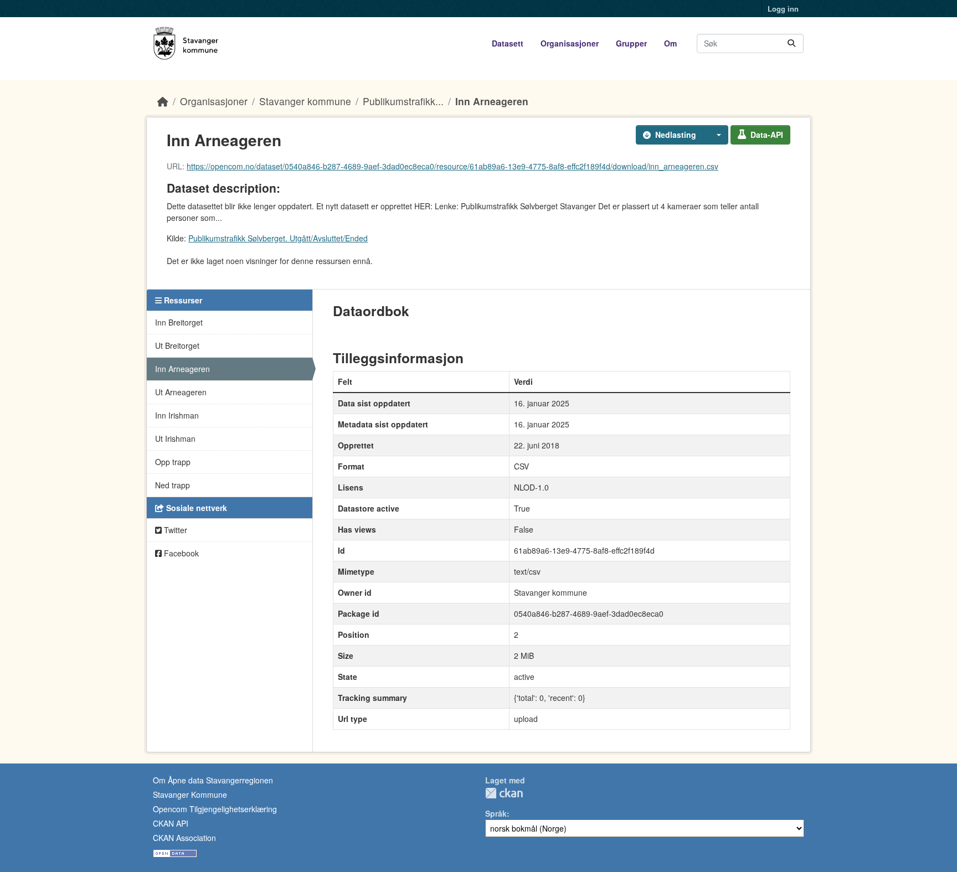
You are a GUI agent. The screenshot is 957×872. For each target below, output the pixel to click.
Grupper (631, 43)
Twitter (174, 529)
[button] (715, 135)
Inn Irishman (177, 415)
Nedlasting (675, 134)
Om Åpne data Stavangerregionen (213, 780)
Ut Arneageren (181, 392)
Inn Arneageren (491, 101)
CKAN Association (184, 837)
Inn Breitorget (179, 322)
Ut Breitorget (177, 345)
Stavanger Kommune (190, 794)
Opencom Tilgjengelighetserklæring (215, 808)
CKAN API (170, 823)
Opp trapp (173, 461)
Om (670, 43)
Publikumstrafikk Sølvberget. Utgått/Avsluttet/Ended (278, 238)
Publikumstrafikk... (403, 101)
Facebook (180, 553)
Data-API (766, 134)
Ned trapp (172, 485)
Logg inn (783, 8)
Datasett (507, 43)
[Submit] (791, 43)
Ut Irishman (175, 438)
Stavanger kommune (305, 101)
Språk (496, 813)
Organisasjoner (570, 43)
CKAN (504, 793)
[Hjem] (162, 101)
